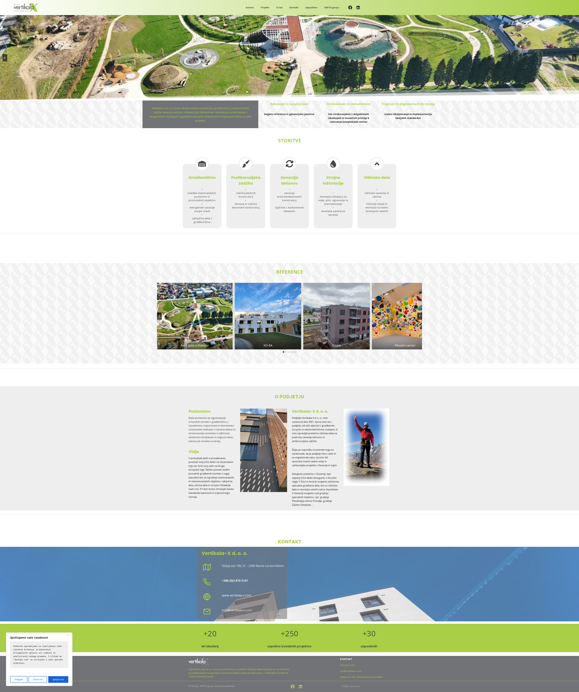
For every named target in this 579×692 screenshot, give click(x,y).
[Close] (69, 635)
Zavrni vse (38, 679)
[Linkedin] (358, 7)
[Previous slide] (4, 57)
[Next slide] (574, 57)
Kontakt (293, 7)
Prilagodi (18, 679)
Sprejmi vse (58, 679)
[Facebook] (350, 7)
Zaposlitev (311, 7)
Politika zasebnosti (351, 686)
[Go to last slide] (159, 316)
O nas (279, 7)
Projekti (265, 7)
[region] (39, 659)
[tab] (283, 352)
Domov (250, 7)
